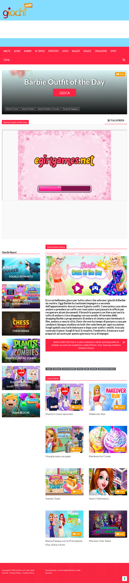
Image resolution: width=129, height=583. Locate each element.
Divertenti (54, 51)
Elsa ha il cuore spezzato (59, 413)
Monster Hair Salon (100, 540)
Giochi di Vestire (28, 109)
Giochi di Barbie (69, 369)
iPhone (93, 369)
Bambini (27, 51)
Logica (65, 51)
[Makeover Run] (108, 397)
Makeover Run (97, 413)
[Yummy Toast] (64, 481)
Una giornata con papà (58, 456)
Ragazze (76, 51)
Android (57, 369)
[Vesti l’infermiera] (108, 481)
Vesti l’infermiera (99, 498)
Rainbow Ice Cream (100, 456)
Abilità (7, 51)
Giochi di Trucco (12, 109)
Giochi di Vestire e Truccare (48, 109)
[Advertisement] (79, 33)
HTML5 (80, 369)
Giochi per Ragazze (70, 109)
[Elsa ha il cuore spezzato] (64, 397)
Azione (17, 51)
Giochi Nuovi (9, 252)
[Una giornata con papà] (64, 439)
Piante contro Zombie (21, 358)
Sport (113, 51)
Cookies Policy (28, 573)
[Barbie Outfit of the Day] (86, 276)
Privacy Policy (15, 573)
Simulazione (101, 51)
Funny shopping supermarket (21, 302)
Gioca (64, 93)
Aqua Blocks (20, 412)
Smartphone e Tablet (107, 369)
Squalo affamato (21, 276)
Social (7, 59)
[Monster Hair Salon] (108, 524)
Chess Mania (21, 330)
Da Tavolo (40, 51)
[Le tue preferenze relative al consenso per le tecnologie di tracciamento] (124, 578)
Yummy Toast (52, 498)
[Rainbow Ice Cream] (108, 439)
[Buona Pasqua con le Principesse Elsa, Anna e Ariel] (64, 524)
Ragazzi (87, 51)
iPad (86, 369)
